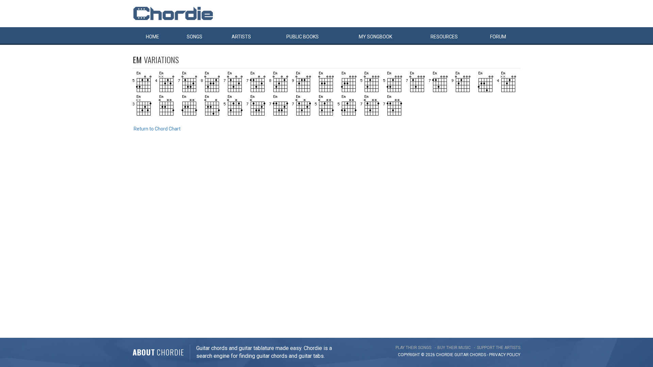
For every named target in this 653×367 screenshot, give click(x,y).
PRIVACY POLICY (504, 354)
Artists (241, 36)
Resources (444, 36)
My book (375, 36)
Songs (194, 36)
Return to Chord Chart (157, 129)
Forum (498, 36)
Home (152, 36)
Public (302, 36)
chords (478, 354)
